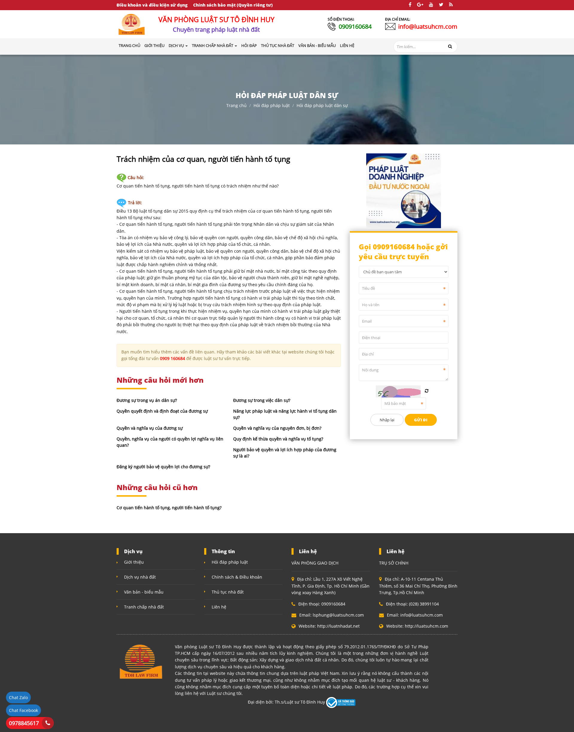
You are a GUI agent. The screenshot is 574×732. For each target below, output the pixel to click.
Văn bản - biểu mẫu (144, 592)
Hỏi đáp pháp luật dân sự (322, 105)
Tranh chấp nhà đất (144, 607)
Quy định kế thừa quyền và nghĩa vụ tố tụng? (278, 439)
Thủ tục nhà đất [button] (277, 45)
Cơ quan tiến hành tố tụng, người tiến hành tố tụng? (169, 507)
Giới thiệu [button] (154, 45)
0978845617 (24, 723)
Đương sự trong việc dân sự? (261, 400)
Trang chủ (129, 45)
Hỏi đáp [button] (249, 45)
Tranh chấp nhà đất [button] (213, 45)
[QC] (403, 190)
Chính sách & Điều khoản (237, 577)
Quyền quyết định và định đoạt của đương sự (162, 411)
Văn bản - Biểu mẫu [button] (317, 45)
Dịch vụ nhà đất (140, 577)
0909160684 (355, 26)
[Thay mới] (426, 391)
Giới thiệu (134, 562)
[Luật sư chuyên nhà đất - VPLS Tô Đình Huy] (132, 24)
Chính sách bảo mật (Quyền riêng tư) (233, 5)
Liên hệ (219, 607)
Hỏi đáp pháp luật (272, 105)
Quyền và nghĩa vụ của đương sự (150, 428)
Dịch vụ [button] (177, 45)
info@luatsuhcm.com (427, 26)
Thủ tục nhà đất (228, 592)
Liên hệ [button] (347, 45)
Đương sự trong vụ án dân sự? (147, 400)
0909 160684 (172, 358)
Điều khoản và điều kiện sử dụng (152, 5)
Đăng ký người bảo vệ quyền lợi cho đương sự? (163, 466)
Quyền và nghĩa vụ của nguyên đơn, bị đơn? (277, 428)
